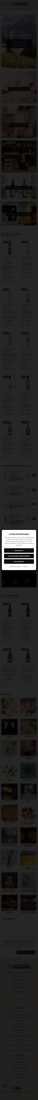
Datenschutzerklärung (15, 566)
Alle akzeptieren (19, 561)
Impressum (25, 566)
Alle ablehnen (19, 550)
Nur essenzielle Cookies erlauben (19, 556)
